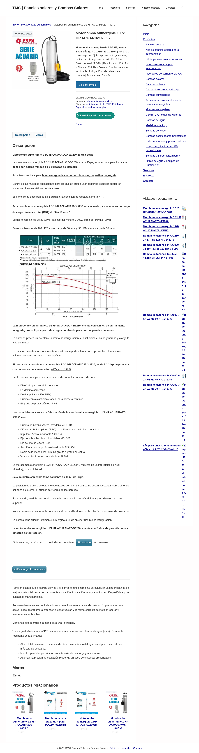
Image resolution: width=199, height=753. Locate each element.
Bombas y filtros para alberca (163, 155)
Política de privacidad (120, 748)
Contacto (170, 7)
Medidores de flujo (156, 125)
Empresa (148, 175)
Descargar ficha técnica (31, 569)
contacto (86, 542)
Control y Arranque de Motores (163, 114)
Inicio (100, 7)
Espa (79, 124)
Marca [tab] (39, 135)
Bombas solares (155, 78)
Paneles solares (155, 44)
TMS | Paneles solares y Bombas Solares (50, 8)
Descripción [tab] (22, 135)
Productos (114, 7)
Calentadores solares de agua (163, 89)
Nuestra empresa (151, 7)
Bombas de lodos (156, 130)
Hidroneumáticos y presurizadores (166, 141)
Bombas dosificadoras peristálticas (166, 135)
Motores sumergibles (158, 109)
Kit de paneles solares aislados (164, 59)
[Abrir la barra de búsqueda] (182, 7)
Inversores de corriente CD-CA (164, 73)
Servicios (131, 7)
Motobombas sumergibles (36, 24)
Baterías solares (155, 84)
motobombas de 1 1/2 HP (98, 104)
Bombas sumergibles (158, 94)
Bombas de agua (155, 120)
